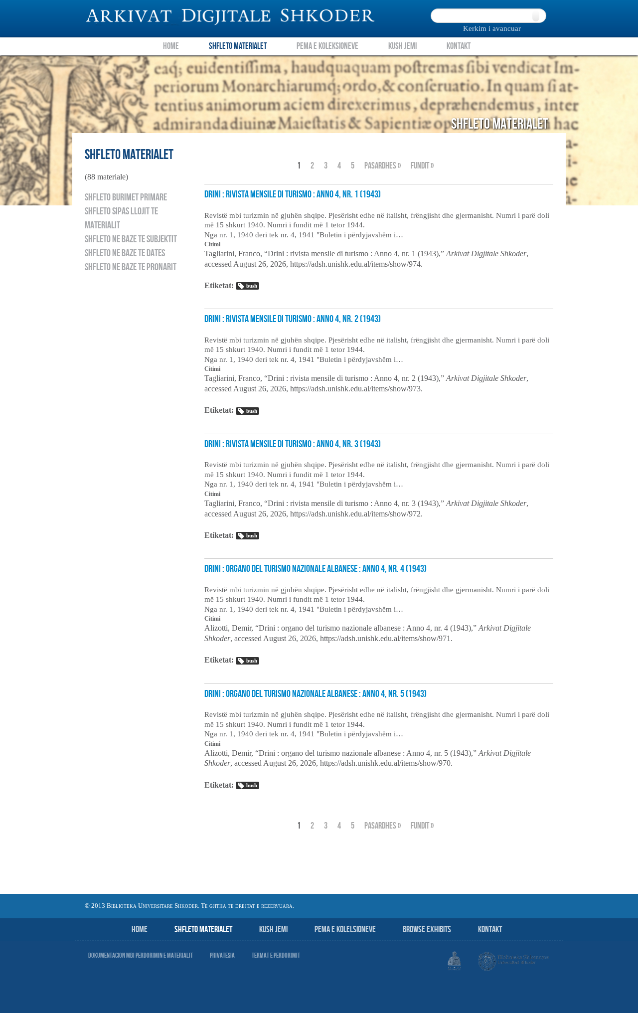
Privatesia (222, 955)
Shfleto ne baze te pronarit (130, 267)
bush (251, 286)
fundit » (422, 166)
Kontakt (459, 46)
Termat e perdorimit (276, 955)
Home (171, 46)
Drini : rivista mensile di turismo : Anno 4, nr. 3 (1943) (292, 444)
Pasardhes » (382, 166)
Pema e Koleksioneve (327, 46)
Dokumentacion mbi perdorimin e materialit (140, 955)
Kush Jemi (402, 46)
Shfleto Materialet (238, 46)
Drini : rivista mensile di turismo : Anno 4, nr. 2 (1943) (292, 319)
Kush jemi (273, 929)
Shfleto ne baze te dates (125, 253)
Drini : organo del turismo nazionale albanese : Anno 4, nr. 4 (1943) (315, 569)
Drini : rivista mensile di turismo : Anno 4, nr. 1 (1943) (292, 194)
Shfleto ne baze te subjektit (131, 239)
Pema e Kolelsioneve (345, 929)
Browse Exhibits (427, 929)
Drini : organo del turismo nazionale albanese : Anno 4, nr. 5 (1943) (315, 694)
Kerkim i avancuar (492, 28)
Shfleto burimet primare (126, 197)
